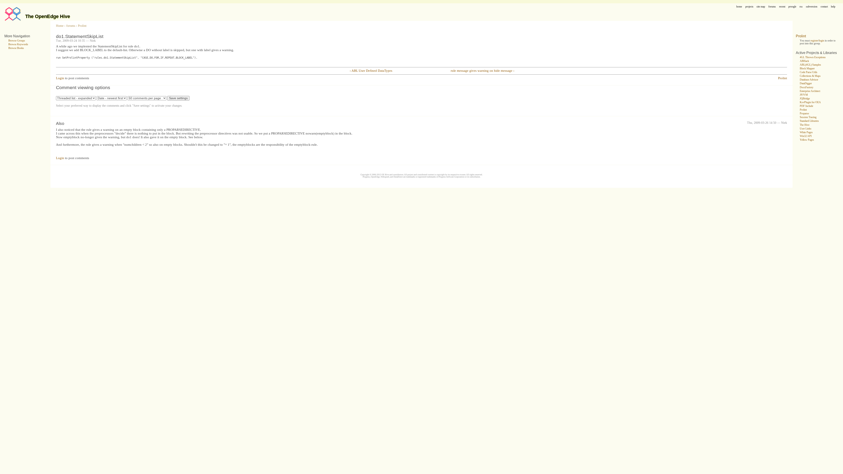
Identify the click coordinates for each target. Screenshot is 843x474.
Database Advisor (809, 79)
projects (749, 6)
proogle (792, 6)
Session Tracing (808, 117)
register (814, 40)
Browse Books (16, 48)
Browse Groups (16, 40)
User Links (805, 128)
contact (824, 6)
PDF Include (806, 106)
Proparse (804, 113)
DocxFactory (806, 87)
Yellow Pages (807, 139)
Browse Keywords (18, 44)
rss (801, 6)
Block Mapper (807, 68)
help (833, 6)
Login (60, 78)
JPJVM (804, 94)
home (739, 6)
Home (59, 25)
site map (761, 6)
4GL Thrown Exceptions (813, 57)
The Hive (804, 125)
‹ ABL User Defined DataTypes (371, 70)
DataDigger (806, 83)
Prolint (82, 25)
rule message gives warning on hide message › (482, 70)
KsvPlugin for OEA (810, 102)
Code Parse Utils (808, 72)
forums (772, 6)
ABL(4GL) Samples (810, 64)
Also (60, 123)
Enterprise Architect (810, 91)
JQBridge (805, 98)
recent (782, 6)
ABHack (804, 61)
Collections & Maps (810, 76)
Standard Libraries (809, 121)
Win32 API (806, 136)
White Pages (806, 132)
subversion (811, 6)
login (821, 40)
